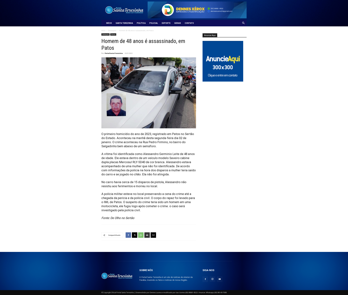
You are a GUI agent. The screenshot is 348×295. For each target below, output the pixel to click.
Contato (189, 23)
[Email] (153, 235)
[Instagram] (212, 279)
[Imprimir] (147, 235)
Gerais (177, 23)
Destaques (112, 30)
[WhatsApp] (141, 235)
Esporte (166, 23)
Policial (153, 23)
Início (109, 23)
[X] (134, 235)
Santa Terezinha (124, 23)
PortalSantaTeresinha (114, 53)
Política (141, 23)
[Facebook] (128, 235)
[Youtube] (219, 279)
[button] (243, 23)
